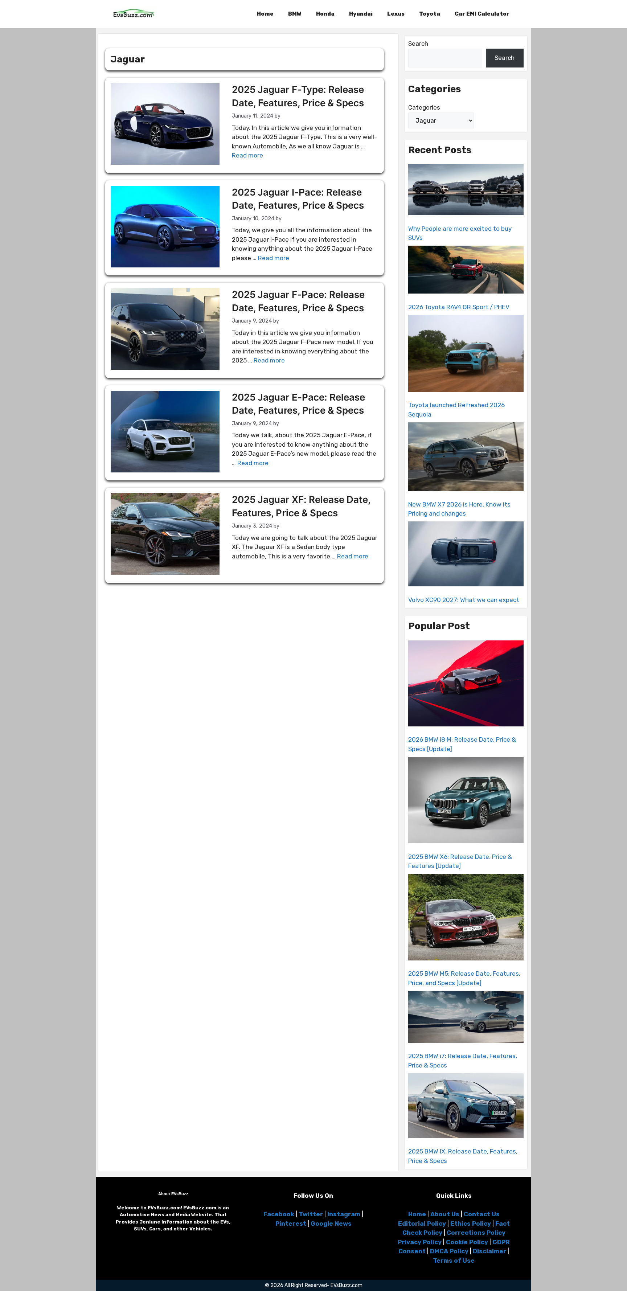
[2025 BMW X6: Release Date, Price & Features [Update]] (466, 801)
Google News (331, 1223)
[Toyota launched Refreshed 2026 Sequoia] (466, 355)
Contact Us (482, 1214)
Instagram (343, 1214)
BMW (295, 14)
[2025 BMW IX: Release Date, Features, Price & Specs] (466, 1107)
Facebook (278, 1214)
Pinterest (290, 1223)
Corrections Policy (476, 1232)
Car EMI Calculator (482, 14)
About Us (444, 1214)
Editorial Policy (422, 1223)
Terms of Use (454, 1260)
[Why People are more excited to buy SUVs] (466, 191)
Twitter (311, 1214)
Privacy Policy (420, 1242)
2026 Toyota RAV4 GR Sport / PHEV (458, 307)
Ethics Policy (470, 1223)
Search (418, 43)
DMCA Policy (449, 1251)
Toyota (429, 14)
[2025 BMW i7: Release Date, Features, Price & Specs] (466, 1018)
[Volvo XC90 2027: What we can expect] (466, 555)
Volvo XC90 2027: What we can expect (463, 599)
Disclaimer (489, 1251)
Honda (325, 14)
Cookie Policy (467, 1242)
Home (265, 14)
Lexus (396, 14)
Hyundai (361, 14)
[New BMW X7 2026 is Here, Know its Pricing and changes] (466, 458)
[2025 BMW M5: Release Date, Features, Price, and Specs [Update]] (466, 918)
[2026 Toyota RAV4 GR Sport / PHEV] (466, 271)
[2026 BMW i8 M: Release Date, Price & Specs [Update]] (466, 684)
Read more (247, 155)
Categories (424, 107)
